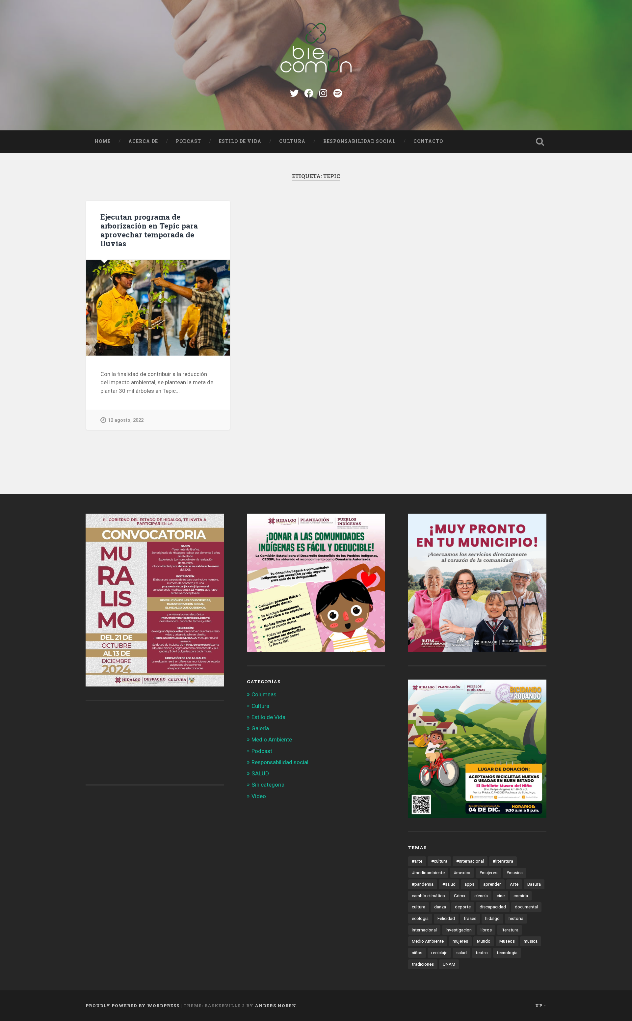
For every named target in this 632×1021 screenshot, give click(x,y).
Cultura (292, 141)
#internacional (470, 861)
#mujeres (488, 872)
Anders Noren (275, 1005)
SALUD (260, 773)
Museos (507, 941)
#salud (449, 884)
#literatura (503, 861)
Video (258, 796)
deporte (463, 906)
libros (486, 929)
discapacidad (493, 906)
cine (501, 895)
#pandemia (423, 884)
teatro (482, 952)
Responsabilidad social (359, 141)
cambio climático (428, 895)
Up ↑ (540, 1005)
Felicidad (446, 918)
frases (470, 918)
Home (102, 141)
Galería (260, 728)
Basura (534, 884)
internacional (424, 929)
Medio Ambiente (271, 739)
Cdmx (459, 895)
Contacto (428, 141)
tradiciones (423, 964)
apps (469, 884)
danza (440, 906)
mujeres (460, 941)
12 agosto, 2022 (126, 420)
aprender (492, 884)
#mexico (462, 872)
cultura (418, 906)
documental (526, 906)
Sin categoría (267, 784)
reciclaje (439, 952)
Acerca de (143, 141)
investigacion (459, 929)
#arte (417, 861)
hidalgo (492, 918)
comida (521, 895)
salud (461, 952)
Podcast (188, 141)
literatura (509, 929)
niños (417, 952)
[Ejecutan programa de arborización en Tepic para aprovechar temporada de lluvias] (158, 308)
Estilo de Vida (240, 141)
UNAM (449, 964)
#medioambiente (428, 872)
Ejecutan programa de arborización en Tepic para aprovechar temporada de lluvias (149, 230)
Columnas (263, 694)
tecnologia (507, 952)
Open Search (539, 141)
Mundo (483, 941)
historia (516, 918)
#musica (514, 872)
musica (531, 941)
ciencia (481, 895)
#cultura (439, 861)
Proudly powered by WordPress (132, 1005)
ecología (420, 918)
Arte (514, 884)
